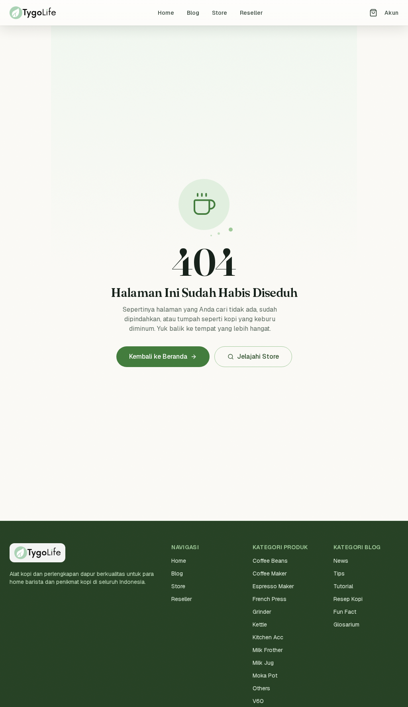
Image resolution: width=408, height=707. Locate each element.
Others (261, 688)
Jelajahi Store (258, 356)
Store (219, 12)
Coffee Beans (270, 560)
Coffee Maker (270, 573)
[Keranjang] (373, 13)
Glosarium (346, 624)
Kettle (260, 624)
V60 (258, 701)
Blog (193, 12)
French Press (269, 599)
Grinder (262, 611)
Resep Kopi (348, 599)
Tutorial (343, 586)
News (340, 560)
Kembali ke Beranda (158, 356)
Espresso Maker (273, 586)
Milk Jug (263, 662)
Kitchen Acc (268, 637)
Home (166, 12)
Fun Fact (344, 611)
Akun (391, 12)
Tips (339, 573)
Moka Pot (265, 675)
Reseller (251, 12)
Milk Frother (268, 650)
